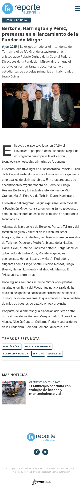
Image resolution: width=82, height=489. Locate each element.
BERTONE (38, 353)
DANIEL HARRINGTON (38, 346)
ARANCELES (55, 353)
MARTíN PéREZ (12, 346)
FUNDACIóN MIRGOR (15, 353)
